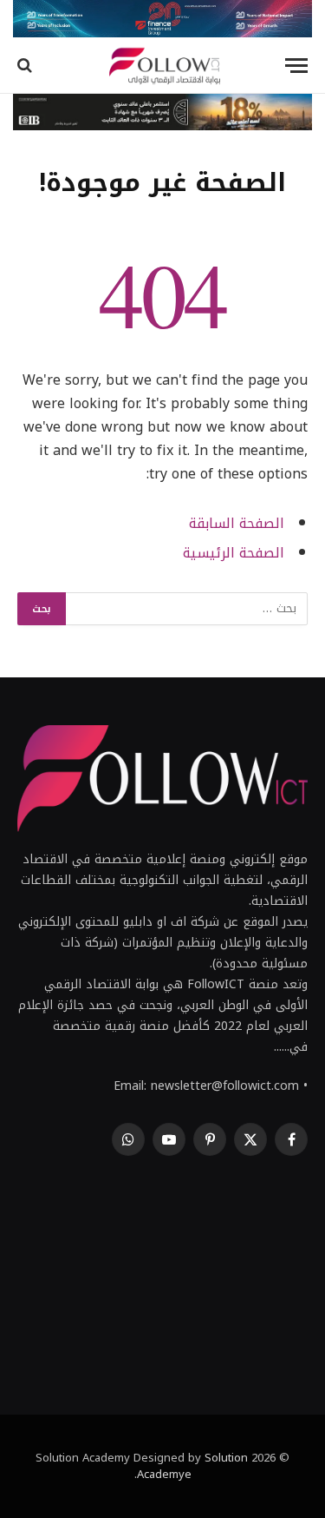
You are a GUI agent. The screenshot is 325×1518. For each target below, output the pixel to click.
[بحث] (26, 65)
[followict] (162, 65)
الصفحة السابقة (236, 524)
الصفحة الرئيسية (233, 553)
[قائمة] (296, 65)
